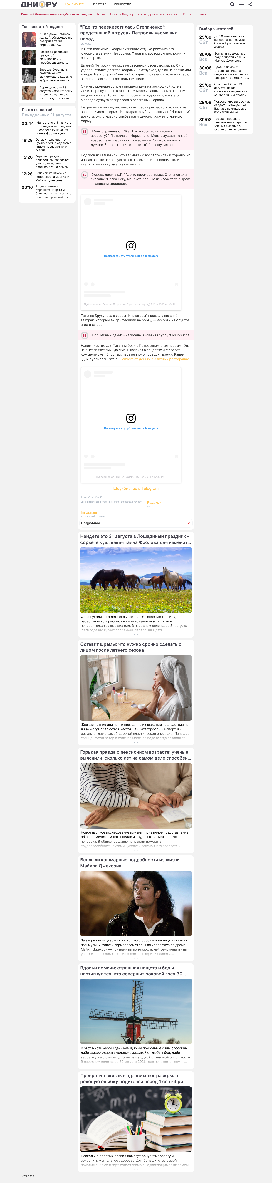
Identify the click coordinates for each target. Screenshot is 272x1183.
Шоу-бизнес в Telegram (136, 488)
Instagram (89, 512)
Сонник (200, 14)
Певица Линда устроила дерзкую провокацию (144, 14)
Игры (187, 14)
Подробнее (90, 523)
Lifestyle (99, 4)
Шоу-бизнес (74, 4)
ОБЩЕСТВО (122, 4)
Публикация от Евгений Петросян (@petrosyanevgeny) (117, 304)
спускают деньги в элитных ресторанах (155, 359)
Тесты (101, 14)
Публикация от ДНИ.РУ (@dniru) (115, 476)
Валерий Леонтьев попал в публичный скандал (56, 14)
